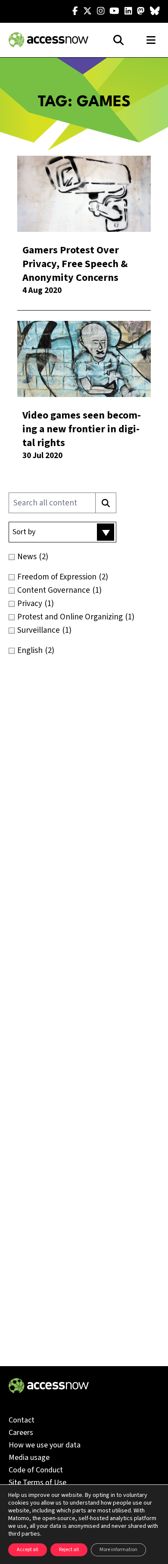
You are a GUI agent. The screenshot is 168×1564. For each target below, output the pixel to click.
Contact (21, 1420)
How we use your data (45, 1445)
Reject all (69, 1549)
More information (118, 1549)
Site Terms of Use (37, 1482)
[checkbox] (84, 557)
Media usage (29, 1457)
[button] (62, 532)
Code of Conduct (36, 1470)
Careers (21, 1432)
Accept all (27, 1549)
